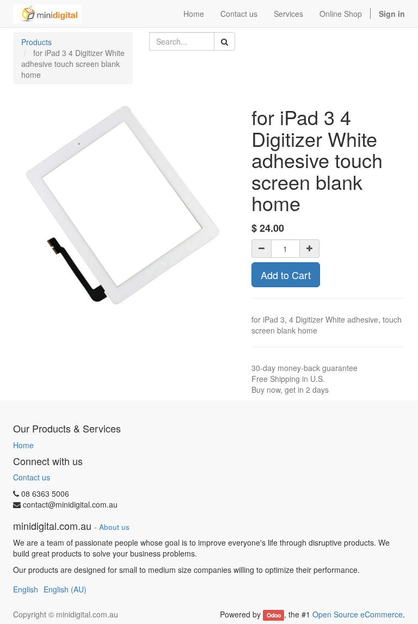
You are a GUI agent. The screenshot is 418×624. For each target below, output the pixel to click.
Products (36, 41)
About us (114, 527)
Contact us (31, 477)
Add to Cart (286, 275)
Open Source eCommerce (357, 614)
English (25, 589)
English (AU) (65, 589)
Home (23, 445)
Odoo (274, 615)
